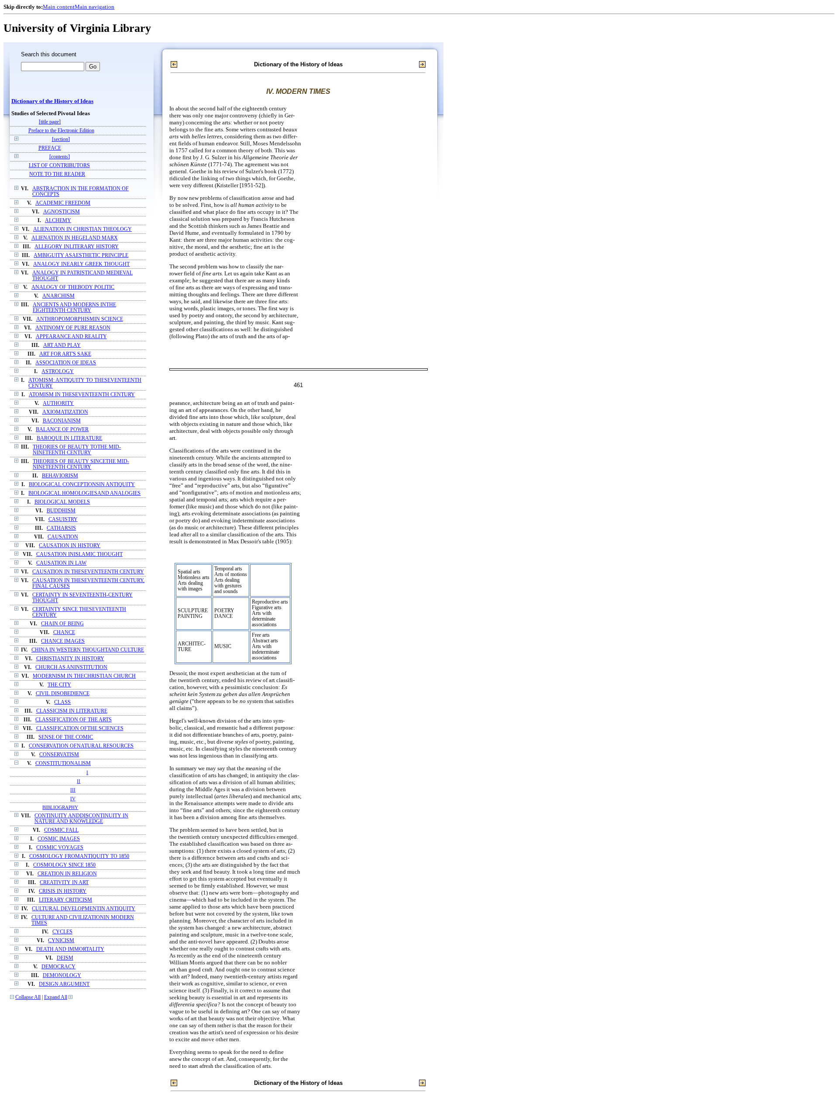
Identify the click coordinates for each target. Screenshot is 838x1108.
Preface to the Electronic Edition (61, 131)
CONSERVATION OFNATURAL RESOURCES (81, 746)
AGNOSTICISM (61, 212)
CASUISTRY (63, 519)
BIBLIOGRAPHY (60, 807)
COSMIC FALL (61, 830)
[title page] (50, 122)
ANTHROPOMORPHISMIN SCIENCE (79, 319)
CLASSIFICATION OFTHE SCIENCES (80, 728)
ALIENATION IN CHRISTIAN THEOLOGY (82, 229)
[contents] (59, 157)
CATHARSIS (61, 528)
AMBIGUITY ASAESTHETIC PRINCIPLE (81, 255)
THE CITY (59, 685)
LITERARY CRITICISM (65, 900)
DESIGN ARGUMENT (64, 984)
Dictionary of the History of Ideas (52, 101)
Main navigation (94, 6)
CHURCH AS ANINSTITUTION (71, 667)
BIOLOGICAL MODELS (62, 502)
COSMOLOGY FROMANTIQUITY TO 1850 (79, 856)
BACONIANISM (62, 421)
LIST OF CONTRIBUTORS (59, 165)
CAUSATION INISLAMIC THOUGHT (79, 554)
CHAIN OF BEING (62, 624)
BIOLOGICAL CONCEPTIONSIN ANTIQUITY (82, 484)
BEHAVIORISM (60, 476)
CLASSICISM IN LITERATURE (71, 711)
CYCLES (62, 932)
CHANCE (64, 632)
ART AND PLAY (62, 345)
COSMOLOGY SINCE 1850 (64, 865)
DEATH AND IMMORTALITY (70, 949)
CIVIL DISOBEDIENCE (62, 693)
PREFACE (49, 148)
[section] (61, 139)
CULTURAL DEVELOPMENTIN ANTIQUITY (83, 909)
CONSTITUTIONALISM (63, 763)
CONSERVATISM (59, 755)
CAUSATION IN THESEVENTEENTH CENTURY (88, 572)
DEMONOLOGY (62, 975)
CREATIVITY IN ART (64, 882)
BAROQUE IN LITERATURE (69, 438)
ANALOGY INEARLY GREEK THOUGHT (81, 264)
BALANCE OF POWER (62, 429)
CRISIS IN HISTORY (62, 891)
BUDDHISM (61, 511)
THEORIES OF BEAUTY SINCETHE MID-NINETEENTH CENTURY (81, 464)
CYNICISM (61, 940)
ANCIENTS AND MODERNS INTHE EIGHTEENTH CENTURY (74, 307)
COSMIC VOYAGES (59, 848)
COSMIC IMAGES (59, 839)
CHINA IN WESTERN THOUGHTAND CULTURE (87, 650)
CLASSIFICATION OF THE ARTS (73, 720)
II (78, 781)
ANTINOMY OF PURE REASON (72, 328)
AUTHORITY (58, 403)
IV (73, 798)
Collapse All (28, 997)
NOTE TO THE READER (57, 174)
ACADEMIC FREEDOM (62, 203)
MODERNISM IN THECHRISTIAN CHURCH (84, 676)
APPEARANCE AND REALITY (71, 337)
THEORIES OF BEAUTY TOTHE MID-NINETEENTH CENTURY (77, 450)
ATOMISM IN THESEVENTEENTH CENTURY (82, 395)
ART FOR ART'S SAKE (65, 354)
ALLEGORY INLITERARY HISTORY (76, 247)
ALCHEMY (58, 220)
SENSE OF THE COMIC (65, 737)
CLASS (62, 702)
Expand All (55, 997)
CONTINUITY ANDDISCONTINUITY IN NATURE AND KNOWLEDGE (81, 818)
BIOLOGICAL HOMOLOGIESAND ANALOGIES (84, 493)
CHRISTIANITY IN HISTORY (70, 659)
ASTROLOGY (57, 371)
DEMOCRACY (58, 967)
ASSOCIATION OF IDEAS (65, 363)
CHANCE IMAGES (63, 641)
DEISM (65, 958)
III (73, 789)
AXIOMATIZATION (65, 412)
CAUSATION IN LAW (61, 563)
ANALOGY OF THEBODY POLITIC (72, 287)
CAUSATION (63, 537)
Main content (59, 6)
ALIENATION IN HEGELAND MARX (74, 238)
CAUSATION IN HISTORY (69, 546)
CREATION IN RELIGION (67, 874)
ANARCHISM (58, 296)
